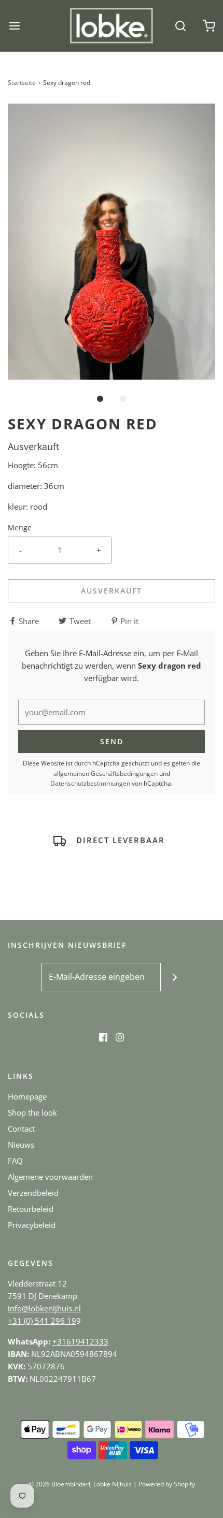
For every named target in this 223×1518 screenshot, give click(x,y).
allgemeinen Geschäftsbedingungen (105, 773)
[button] (111, 242)
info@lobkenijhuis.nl (44, 1308)
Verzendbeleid (33, 1193)
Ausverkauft (111, 591)
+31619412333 (80, 1341)
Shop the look (32, 1112)
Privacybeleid (31, 1225)
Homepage (27, 1096)
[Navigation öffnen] (14, 25)
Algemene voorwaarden (50, 1177)
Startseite (22, 82)
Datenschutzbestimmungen (90, 783)
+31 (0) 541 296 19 (42, 1320)
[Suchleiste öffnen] (180, 25)
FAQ (15, 1160)
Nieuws (21, 1144)
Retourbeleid (30, 1209)
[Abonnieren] (175, 977)
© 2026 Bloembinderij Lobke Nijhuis (80, 1484)
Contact (21, 1128)
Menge (20, 527)
